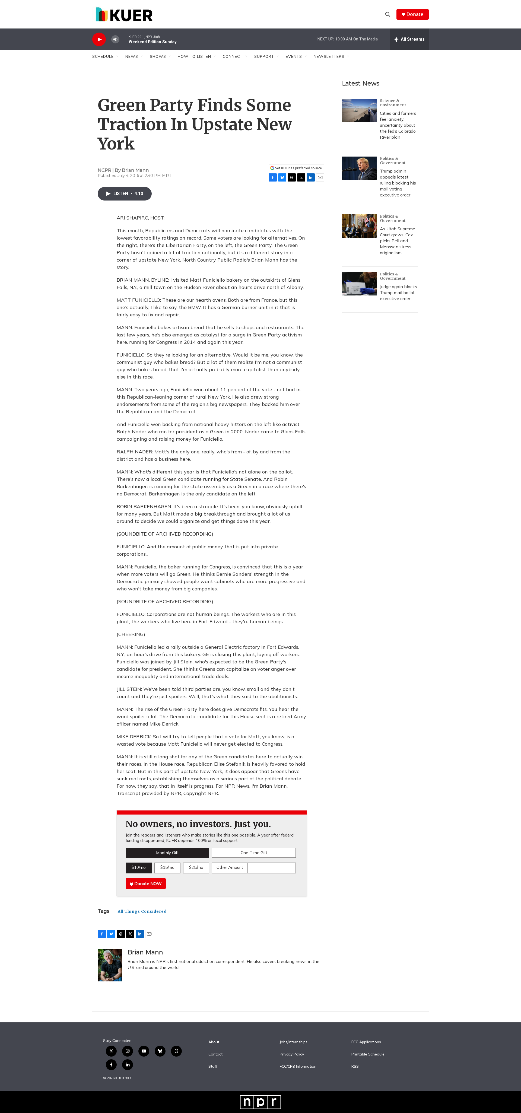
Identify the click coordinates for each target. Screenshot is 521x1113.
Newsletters (329, 56)
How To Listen (194, 56)
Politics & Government (393, 160)
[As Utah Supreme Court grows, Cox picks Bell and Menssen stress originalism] (359, 226)
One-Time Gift (254, 852)
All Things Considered (142, 911)
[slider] (124, 39)
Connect (233, 56)
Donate (414, 14)
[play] (99, 39)
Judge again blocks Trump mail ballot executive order (398, 292)
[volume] (115, 39)
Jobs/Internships (293, 1042)
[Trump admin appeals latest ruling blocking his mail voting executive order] (359, 168)
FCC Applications (366, 1042)
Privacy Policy (292, 1054)
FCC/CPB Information (298, 1066)
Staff (212, 1066)
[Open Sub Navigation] (118, 56)
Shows (158, 56)
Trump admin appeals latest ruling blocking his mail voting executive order (398, 183)
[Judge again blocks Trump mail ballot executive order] (359, 283)
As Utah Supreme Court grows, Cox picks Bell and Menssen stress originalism (397, 240)
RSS (355, 1066)
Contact (215, 1054)
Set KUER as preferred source (298, 168)
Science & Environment (393, 102)
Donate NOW (147, 883)
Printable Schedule (368, 1054)
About (213, 1042)
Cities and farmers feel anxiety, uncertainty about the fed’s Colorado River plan (398, 125)
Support (264, 56)
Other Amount (230, 867)
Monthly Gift (167, 852)
